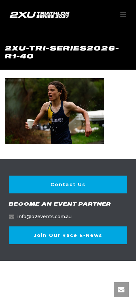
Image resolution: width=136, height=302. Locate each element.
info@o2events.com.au (44, 216)
